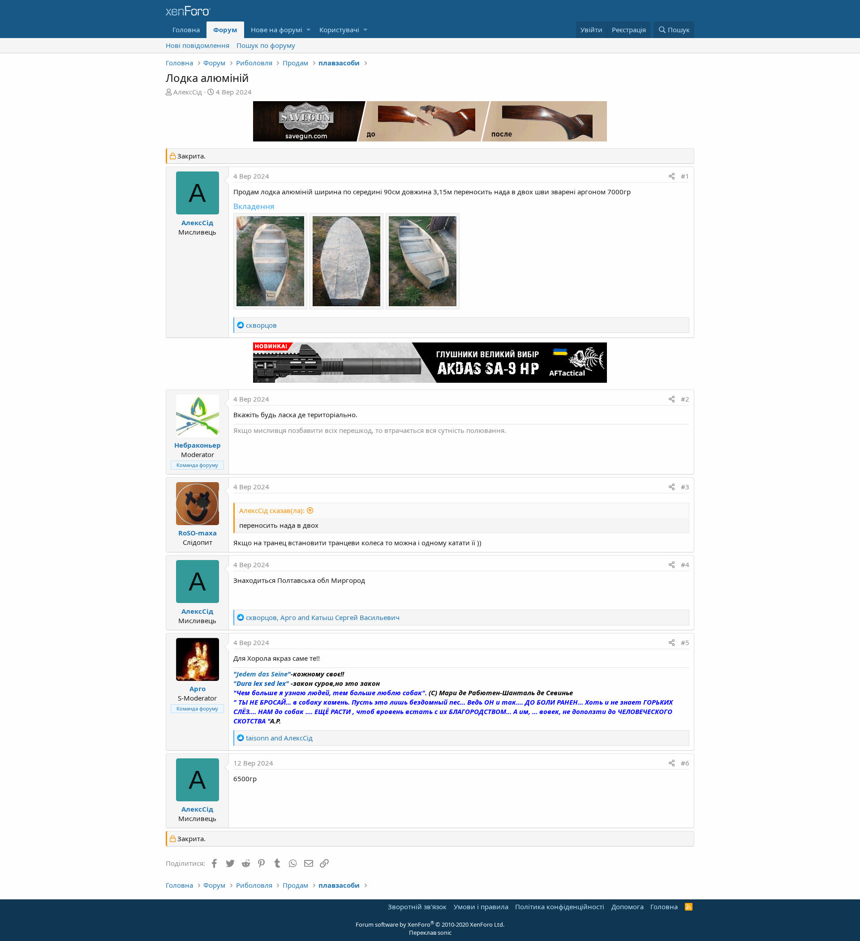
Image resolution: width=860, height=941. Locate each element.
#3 (685, 486)
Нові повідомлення (197, 45)
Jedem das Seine (262, 673)
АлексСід (187, 91)
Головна (186, 29)
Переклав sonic (430, 932)
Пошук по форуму (265, 45)
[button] (308, 29)
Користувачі (339, 29)
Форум (225, 29)
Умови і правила (481, 906)
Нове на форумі (276, 29)
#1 (685, 175)
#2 (685, 398)
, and (323, 617)
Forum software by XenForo (430, 924)
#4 (685, 564)
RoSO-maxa (197, 532)
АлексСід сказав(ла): (272, 510)
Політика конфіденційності (559, 906)
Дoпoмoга (627, 906)
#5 (685, 642)
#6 (685, 762)
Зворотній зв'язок (417, 906)
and (279, 737)
